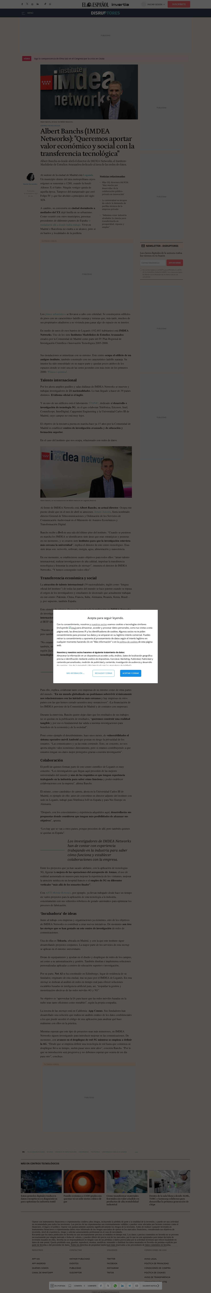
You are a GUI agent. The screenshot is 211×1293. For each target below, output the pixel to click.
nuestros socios (99, 624)
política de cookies (128, 641)
